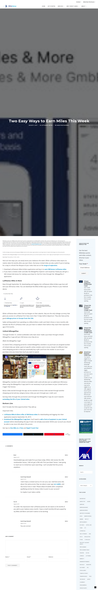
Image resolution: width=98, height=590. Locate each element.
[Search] (94, 7)
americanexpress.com (36, 244)
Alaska (88, 501)
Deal (90, 533)
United (50, 125)
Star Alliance (83, 570)
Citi (85, 527)
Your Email (83, 264)
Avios (81, 516)
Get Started (51, 6)
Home (43, 6)
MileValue (82, 564)
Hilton (87, 552)
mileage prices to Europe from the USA (19, 318)
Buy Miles (82, 525)
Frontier (82, 552)
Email (29, 557)
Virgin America (83, 585)
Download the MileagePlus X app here (17, 419)
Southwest (82, 567)
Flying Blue (87, 539)
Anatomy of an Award (85, 513)
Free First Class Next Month (84, 543)
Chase (81, 527)
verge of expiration (50, 265)
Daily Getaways (83, 533)
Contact (78, 2)
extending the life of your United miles (16, 399)
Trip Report (82, 579)
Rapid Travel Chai (32, 428)
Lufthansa (44, 125)
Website (51, 557)
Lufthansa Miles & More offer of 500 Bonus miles (21, 414)
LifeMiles (82, 555)
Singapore (88, 564)
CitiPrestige (82, 530)
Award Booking (87, 516)
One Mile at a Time (16, 428)
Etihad (81, 539)
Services (60, 6)
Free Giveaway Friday (84, 549)
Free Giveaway (83, 547)
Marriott (82, 558)
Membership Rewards (84, 561)
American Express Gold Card (87, 353)
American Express (84, 510)
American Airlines (84, 507)
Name (7, 557)
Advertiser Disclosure (88, 2)
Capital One (88, 525)
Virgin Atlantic (83, 588)
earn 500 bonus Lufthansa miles (55, 269)
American (82, 504)
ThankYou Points (84, 573)
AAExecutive (82, 501)
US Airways (82, 582)
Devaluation (87, 536)
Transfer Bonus (83, 576)
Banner (81, 519)
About (83, 6)
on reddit (57, 484)
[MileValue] (9, 6)
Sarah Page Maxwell (63, 125)
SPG (88, 567)
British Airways (83, 522)
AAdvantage (82, 498)
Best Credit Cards (72, 6)
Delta (81, 536)
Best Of (86, 519)
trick (90, 576)
